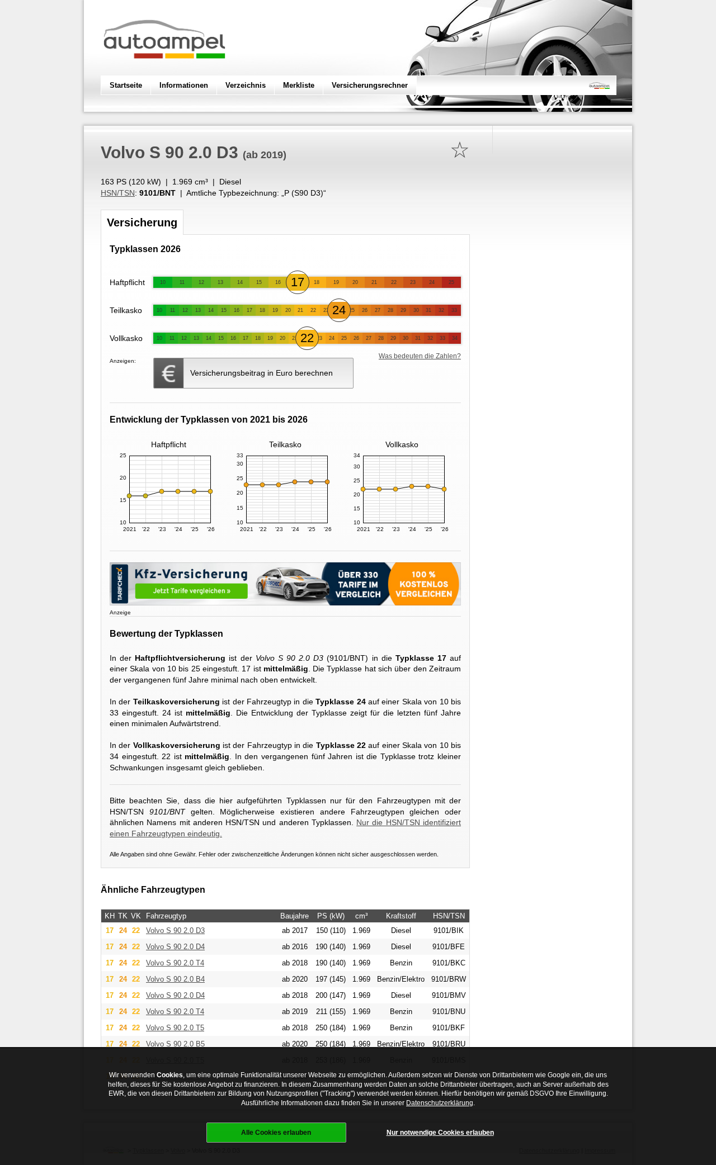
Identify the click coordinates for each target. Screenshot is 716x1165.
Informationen (183, 85)
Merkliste (298, 85)
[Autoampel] (164, 69)
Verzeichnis (245, 85)
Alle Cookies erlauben (276, 1132)
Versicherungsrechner (370, 85)
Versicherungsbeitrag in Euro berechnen (261, 372)
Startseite (126, 85)
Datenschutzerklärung (439, 1103)
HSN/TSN (118, 192)
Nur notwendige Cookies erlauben (440, 1132)
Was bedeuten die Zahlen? (420, 356)
